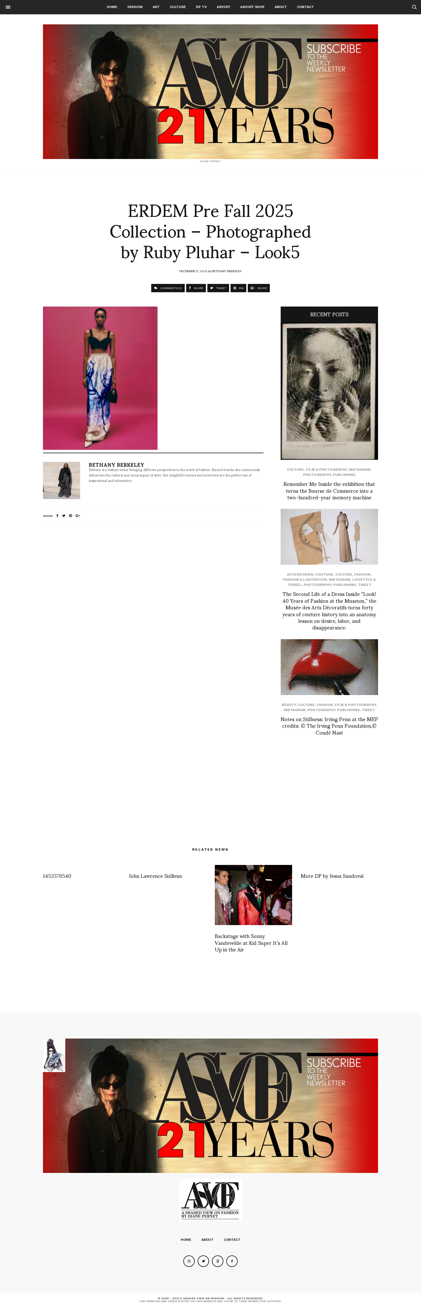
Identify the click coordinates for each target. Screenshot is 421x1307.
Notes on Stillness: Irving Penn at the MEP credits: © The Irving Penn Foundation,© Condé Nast (329, 725)
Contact (305, 7)
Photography (317, 475)
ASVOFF (223, 7)
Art (156, 7)
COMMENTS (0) (170, 288)
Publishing (344, 475)
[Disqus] (153, 604)
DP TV (201, 7)
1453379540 (57, 875)
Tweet (364, 585)
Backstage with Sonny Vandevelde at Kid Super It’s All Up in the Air (251, 942)
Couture (324, 574)
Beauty (289, 705)
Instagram (359, 470)
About (281, 7)
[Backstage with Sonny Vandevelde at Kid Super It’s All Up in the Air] (253, 895)
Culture (178, 7)
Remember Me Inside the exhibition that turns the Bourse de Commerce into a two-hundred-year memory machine (329, 490)
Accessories (300, 574)
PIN (240, 288)
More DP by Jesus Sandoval (332, 875)
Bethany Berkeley (227, 270)
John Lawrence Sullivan (155, 875)
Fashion (135, 7)
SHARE (198, 288)
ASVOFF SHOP (252, 7)
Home (112, 7)
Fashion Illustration (305, 580)
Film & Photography (326, 470)
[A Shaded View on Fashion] (210, 91)
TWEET (220, 288)
